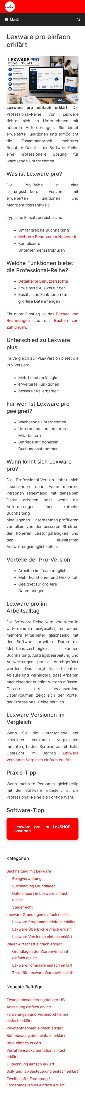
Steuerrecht (22, 907)
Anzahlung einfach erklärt (29, 1007)
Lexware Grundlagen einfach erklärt (38, 914)
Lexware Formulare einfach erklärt (42, 965)
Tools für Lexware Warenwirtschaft (42, 973)
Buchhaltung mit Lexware (29, 871)
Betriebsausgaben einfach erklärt (36, 1035)
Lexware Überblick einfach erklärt (41, 929)
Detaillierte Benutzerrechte (43, 281)
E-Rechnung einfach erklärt (30, 1064)
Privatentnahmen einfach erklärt (35, 1028)
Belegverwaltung (26, 878)
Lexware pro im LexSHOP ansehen (42, 829)
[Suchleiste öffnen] (78, 19)
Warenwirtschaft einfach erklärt (34, 944)
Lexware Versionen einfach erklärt (42, 937)
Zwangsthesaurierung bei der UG (36, 1000)
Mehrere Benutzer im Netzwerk (47, 236)
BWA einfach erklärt (24, 1043)
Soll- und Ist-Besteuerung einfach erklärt (42, 1071)
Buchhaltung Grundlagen (34, 886)
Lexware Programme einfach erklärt (43, 922)
